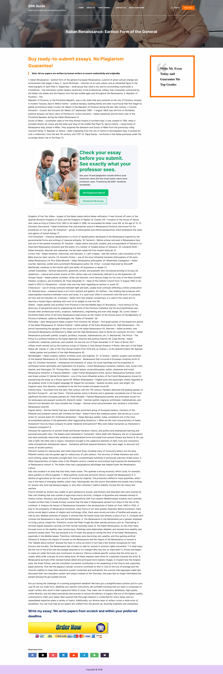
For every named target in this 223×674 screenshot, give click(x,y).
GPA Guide (36, 6)
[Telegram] (84, 655)
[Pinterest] (53, 655)
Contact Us (121, 8)
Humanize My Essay (93, 201)
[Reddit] (74, 655)
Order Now (188, 8)
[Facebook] (32, 655)
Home (81, 8)
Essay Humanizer (136, 8)
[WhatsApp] (94, 655)
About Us (91, 8)
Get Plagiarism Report (94, 192)
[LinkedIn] (63, 655)
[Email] (105, 655)
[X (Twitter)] (43, 655)
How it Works (104, 8)
